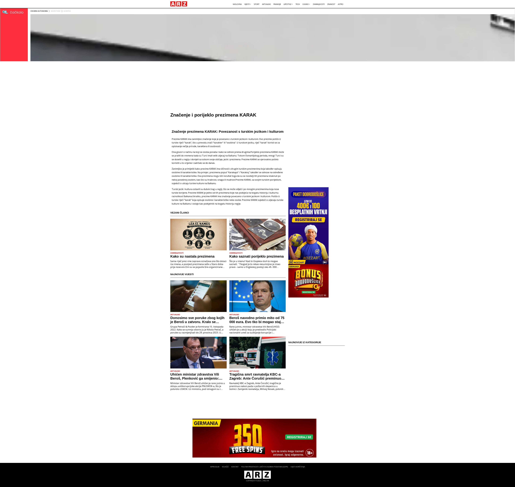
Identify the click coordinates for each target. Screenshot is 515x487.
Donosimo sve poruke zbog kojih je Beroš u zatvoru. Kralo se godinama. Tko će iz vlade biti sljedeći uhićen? (197, 320)
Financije (277, 4)
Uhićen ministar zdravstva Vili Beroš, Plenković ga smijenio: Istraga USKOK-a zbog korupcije (197, 376)
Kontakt (235, 467)
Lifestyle (287, 4)
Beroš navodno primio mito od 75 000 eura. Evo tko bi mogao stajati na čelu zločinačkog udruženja (257, 320)
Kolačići (225, 467)
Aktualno (266, 4)
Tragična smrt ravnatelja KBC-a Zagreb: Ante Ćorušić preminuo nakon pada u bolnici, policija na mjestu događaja (255, 376)
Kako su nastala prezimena (192, 256)
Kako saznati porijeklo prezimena (256, 256)
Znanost (331, 4)
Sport (256, 4)
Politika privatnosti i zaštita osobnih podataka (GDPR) (264, 467)
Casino (305, 4)
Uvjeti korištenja (297, 467)
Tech (298, 4)
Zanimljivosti (319, 4)
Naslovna (237, 4)
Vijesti (247, 4)
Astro (340, 4)
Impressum (214, 467)
